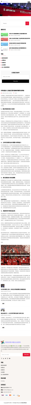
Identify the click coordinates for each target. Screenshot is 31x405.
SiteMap (3, 381)
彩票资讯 (4, 62)
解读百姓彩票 (5, 58)
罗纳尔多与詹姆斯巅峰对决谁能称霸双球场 (18, 33)
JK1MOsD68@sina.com (8, 390)
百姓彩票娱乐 (24, 402)
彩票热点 (4, 60)
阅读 (3, 303)
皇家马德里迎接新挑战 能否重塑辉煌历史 (17, 48)
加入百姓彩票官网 (5, 67)
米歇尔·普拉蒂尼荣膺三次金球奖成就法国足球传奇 (19, 38)
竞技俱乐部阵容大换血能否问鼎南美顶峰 (17, 43)
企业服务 (4, 65)
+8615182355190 (7, 392)
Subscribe (15, 81)
